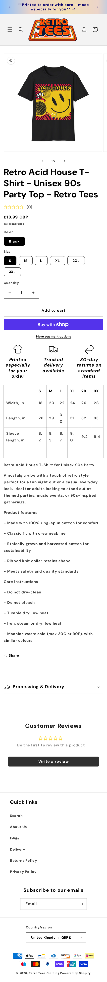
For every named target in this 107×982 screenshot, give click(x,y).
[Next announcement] (97, 6)
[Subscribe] (81, 904)
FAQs (14, 838)
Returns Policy (23, 860)
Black (14, 241)
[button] (9, 29)
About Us (18, 827)
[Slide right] (64, 160)
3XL (12, 272)
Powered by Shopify (75, 973)
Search (16, 815)
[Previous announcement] (9, 6)
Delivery (17, 849)
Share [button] (14, 655)
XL (57, 260)
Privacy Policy (23, 871)
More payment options (53, 336)
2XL (76, 260)
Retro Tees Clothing (44, 973)
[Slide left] (42, 160)
